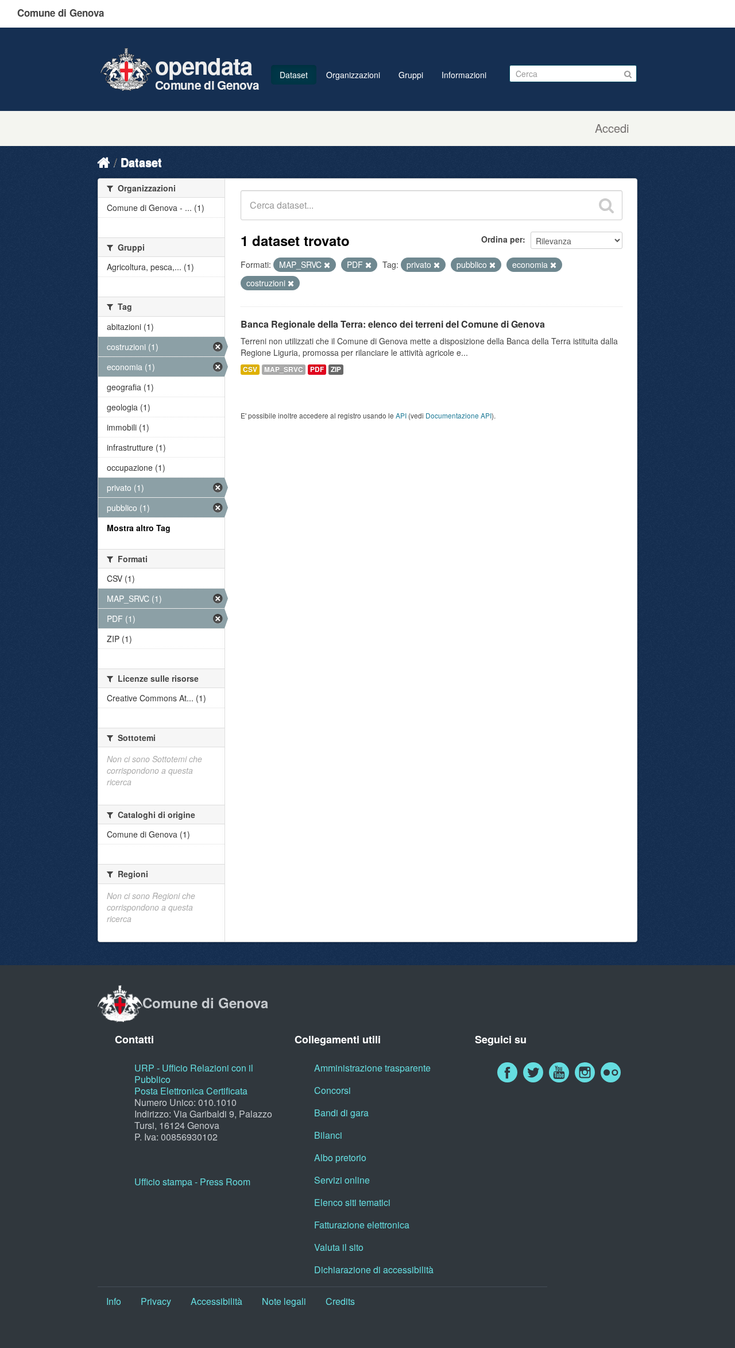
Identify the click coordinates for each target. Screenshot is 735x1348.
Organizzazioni (353, 74)
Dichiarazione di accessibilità (374, 1269)
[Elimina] (327, 265)
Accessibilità (216, 1301)
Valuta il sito (338, 1247)
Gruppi (411, 74)
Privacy (156, 1301)
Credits (340, 1301)
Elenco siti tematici (352, 1202)
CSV (250, 369)
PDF (317, 369)
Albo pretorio (340, 1157)
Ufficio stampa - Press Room (192, 1181)
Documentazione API (458, 415)
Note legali (284, 1301)
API (401, 415)
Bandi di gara (341, 1112)
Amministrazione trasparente (372, 1067)
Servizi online (342, 1179)
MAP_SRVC (283, 369)
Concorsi (332, 1090)
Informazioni (464, 74)
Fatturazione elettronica (361, 1224)
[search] (606, 205)
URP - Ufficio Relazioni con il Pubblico (193, 1073)
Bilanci (328, 1135)
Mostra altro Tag (139, 527)
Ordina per (502, 239)
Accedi (612, 128)
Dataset (294, 74)
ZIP (336, 369)
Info (113, 1301)
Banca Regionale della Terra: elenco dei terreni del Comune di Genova (393, 324)
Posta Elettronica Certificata (190, 1090)
